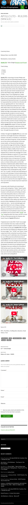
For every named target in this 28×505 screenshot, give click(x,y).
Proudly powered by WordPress (7, 503)
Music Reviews (4, 13)
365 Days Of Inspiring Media (9, 7)
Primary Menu (26, 7)
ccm (10, 338)
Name (3, 390)
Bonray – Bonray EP (14, 496)
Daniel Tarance (4, 493)
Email (2, 397)
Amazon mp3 (18, 62)
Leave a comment (14, 21)
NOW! (21, 212)
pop (24, 338)
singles (9, 340)
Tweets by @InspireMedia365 (8, 430)
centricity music (17, 338)
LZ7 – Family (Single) (6, 347)
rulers (3, 340)
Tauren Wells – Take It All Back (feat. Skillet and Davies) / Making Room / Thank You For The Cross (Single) (14, 468)
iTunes (24, 62)
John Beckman (4, 496)
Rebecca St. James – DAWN (7, 353)
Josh (8, 21)
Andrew (3, 483)
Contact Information (15, 493)
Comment (4, 370)
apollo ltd (4, 338)
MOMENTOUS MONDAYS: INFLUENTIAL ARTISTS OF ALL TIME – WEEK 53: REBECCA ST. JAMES (14, 485)
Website (3, 403)
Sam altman (3, 462)
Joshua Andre (11, 472)
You (2, 214)
